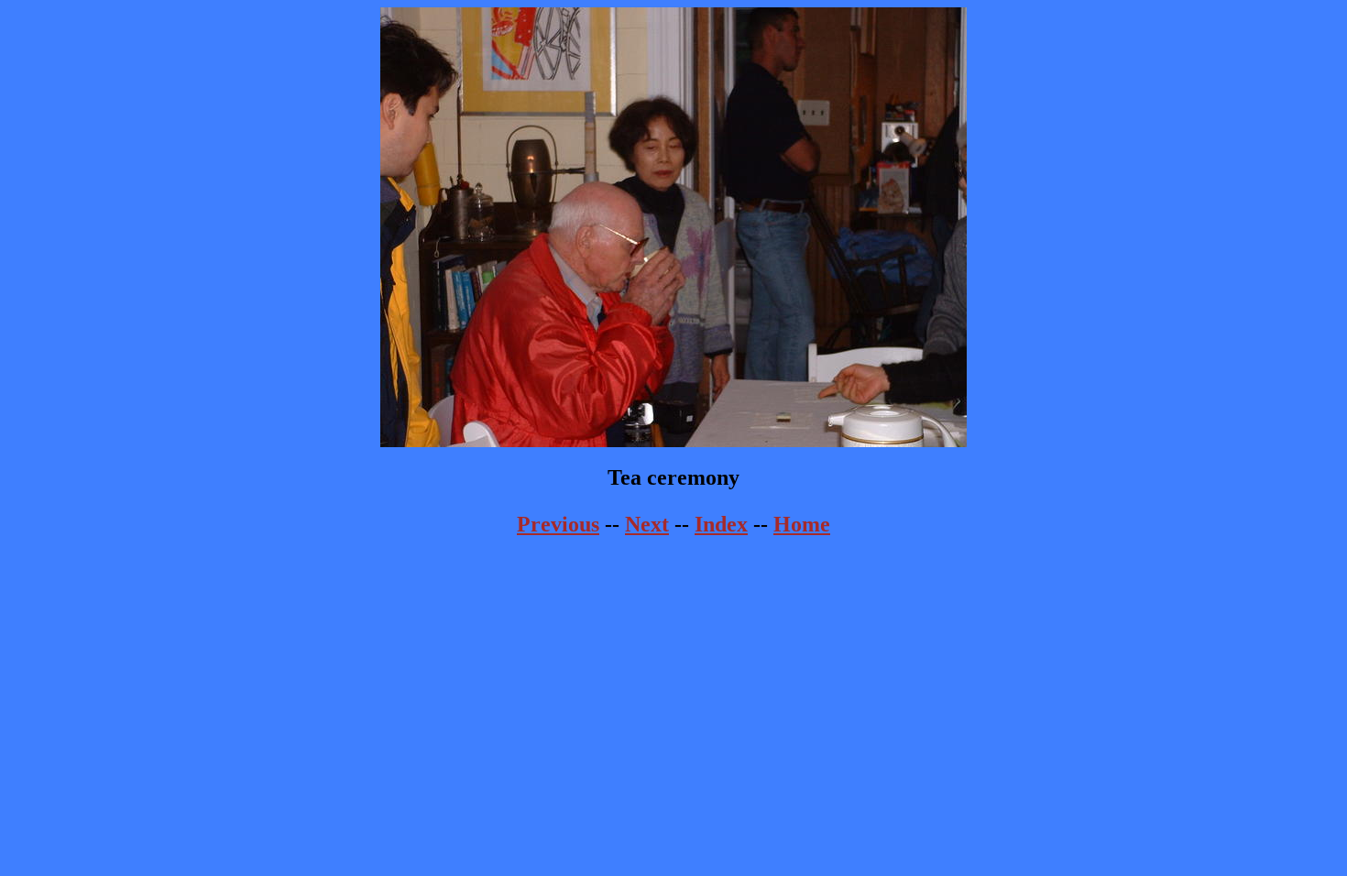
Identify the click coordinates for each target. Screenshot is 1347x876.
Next (647, 524)
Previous (558, 524)
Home (801, 524)
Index (721, 524)
